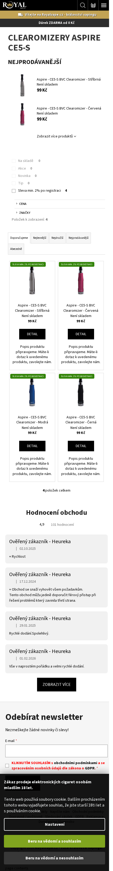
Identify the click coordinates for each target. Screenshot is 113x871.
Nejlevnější (39, 238)
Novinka (27, 176)
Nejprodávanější (79, 238)
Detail (32, 334)
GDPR (90, 768)
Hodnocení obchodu (56, 512)
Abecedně (16, 249)
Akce (25, 168)
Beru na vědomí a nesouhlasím (54, 858)
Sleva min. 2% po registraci (42, 190)
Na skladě (29, 161)
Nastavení (54, 824)
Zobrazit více (57, 684)
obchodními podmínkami (75, 763)
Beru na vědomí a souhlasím (54, 841)
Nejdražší (57, 238)
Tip (23, 183)
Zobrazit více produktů (55, 136)
